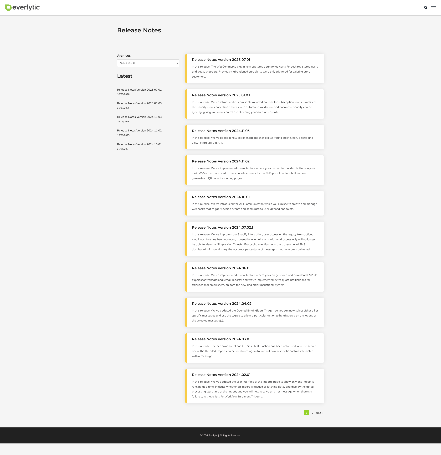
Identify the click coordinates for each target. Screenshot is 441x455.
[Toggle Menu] (433, 7)
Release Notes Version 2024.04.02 (222, 303)
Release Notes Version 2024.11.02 (221, 161)
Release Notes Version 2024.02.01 (221, 375)
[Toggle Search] (425, 7)
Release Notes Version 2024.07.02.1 (222, 227)
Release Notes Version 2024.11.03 (221, 131)
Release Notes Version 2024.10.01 (221, 197)
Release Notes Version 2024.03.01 (221, 339)
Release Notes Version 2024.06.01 (221, 268)
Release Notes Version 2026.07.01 (221, 60)
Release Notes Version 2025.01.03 (221, 95)
